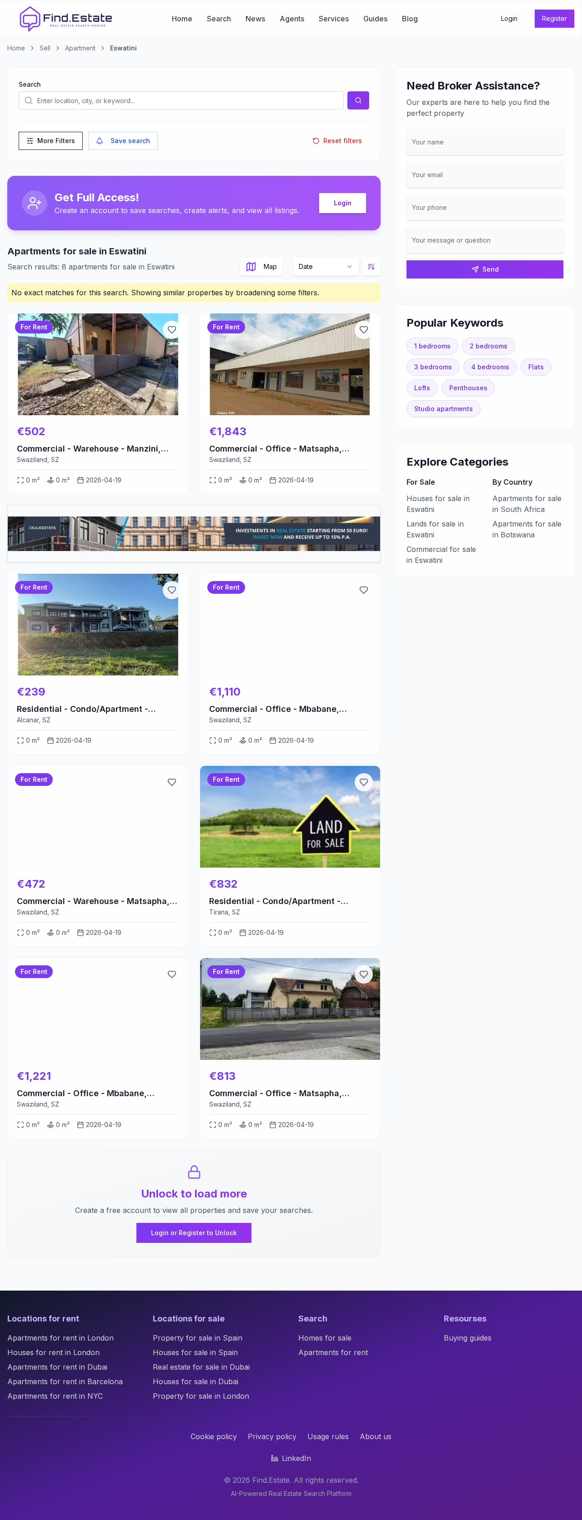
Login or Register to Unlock (194, 1233)
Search (30, 84)
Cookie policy (214, 1436)
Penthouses (468, 388)
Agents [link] (292, 18)
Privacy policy (272, 1436)
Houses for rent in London (53, 1352)
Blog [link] (410, 18)
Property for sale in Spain (197, 1337)
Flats (536, 367)
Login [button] (509, 18)
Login (342, 203)
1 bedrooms (432, 346)
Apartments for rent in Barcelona (65, 1381)
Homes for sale (324, 1337)
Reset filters (342, 140)
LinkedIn (296, 1458)
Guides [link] (375, 18)
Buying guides (468, 1337)
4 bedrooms (490, 367)
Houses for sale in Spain (195, 1352)
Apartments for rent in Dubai (57, 1366)
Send (490, 269)
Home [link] (182, 18)
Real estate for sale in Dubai (201, 1366)
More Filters (56, 140)
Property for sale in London (201, 1396)
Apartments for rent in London (60, 1337)
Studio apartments (443, 408)
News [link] (255, 18)
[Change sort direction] (371, 267)
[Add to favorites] (172, 330)
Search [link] (219, 18)
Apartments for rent (333, 1352)
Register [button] (554, 18)
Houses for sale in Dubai (195, 1381)
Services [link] (334, 18)
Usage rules (328, 1436)
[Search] (358, 100)
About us (375, 1436)
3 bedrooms (433, 367)
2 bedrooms (488, 346)
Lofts (422, 388)
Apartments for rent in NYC (55, 1396)
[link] (66, 18)
